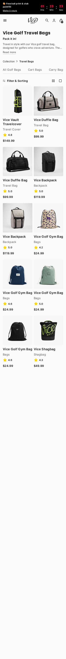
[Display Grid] (53, 81)
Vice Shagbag (44, 349)
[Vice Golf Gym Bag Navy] (17, 274)
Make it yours (10, 10)
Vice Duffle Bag (46, 120)
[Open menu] (5, 20)
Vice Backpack (45, 180)
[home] (33, 20)
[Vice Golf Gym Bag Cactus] (48, 217)
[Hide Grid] (60, 81)
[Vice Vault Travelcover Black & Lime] (17, 101)
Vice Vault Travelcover (12, 122)
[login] (54, 20)
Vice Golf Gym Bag (48, 236)
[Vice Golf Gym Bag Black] (17, 330)
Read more (9, 52)
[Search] (47, 20)
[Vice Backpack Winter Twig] (17, 217)
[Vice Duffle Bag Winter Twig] (48, 101)
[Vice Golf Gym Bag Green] (48, 274)
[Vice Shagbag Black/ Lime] (48, 330)
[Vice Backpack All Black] (48, 161)
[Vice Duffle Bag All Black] (17, 161)
